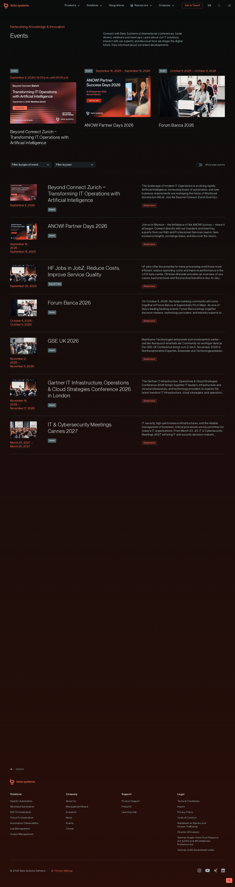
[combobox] (30, 165)
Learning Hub (129, 812)
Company (71, 794)
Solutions (16, 794)
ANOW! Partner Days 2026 (108, 125)
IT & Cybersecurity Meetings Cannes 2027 (80, 427)
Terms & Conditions (188, 801)
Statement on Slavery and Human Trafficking (191, 825)
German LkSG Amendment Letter (195, 850)
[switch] (199, 165)
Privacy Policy (185, 812)
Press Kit (127, 806)
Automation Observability (24, 823)
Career (70, 828)
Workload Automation (22, 806)
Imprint (181, 806)
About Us (71, 801)
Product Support (131, 801)
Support (127, 794)
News (69, 817)
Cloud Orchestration (22, 817)
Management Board (77, 806)
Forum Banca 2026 (176, 125)
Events (69, 823)
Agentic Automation (21, 801)
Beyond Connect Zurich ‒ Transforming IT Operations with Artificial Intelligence (39, 137)
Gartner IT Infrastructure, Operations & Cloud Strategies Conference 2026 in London (89, 389)
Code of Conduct (186, 817)
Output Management (22, 834)
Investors (71, 812)
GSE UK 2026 (63, 341)
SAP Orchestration (20, 812)
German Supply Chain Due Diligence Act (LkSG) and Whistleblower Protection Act (197, 841)
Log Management (20, 828)
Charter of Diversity (188, 832)
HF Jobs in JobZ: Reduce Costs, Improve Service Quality (84, 271)
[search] (219, 5)
